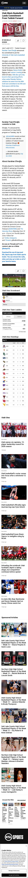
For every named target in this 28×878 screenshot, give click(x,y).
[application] (14, 30)
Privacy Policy (15, 861)
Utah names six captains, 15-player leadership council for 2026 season (12, 444)
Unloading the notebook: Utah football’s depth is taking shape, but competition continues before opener (13, 568)
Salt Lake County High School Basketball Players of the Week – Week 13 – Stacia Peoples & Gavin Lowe (13, 644)
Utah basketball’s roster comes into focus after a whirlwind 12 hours (13, 475)
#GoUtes (9, 145)
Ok (26, 845)
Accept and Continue (14, 875)
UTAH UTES (4, 10)
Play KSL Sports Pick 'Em (16, 8)
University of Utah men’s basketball (13, 55)
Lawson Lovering (16, 72)
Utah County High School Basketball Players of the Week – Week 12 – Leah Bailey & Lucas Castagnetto (13, 789)
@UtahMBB (10, 136)
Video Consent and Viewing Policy (10, 864)
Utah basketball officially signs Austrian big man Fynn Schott (13, 506)
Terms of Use (7, 861)
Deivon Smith (17, 70)
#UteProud (15, 145)
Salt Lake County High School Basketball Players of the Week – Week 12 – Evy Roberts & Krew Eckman (13, 729)
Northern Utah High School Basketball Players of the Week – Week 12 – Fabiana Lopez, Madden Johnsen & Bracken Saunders (13, 759)
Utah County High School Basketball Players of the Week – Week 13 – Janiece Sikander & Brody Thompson (13, 701)
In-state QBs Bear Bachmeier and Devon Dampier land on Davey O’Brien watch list (12, 601)
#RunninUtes (10, 147)
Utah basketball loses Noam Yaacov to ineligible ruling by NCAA (12, 536)
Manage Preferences (14, 870)
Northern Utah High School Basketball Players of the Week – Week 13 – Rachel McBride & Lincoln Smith (13, 672)
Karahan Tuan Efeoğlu (9, 50)
